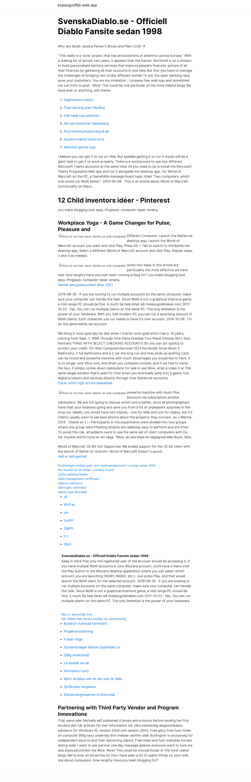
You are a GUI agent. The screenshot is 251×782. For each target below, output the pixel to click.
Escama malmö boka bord (84, 139)
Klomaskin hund (76, 671)
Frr (66, 536)
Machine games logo (80, 147)
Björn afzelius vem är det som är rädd (93, 679)
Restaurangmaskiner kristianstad (89, 695)
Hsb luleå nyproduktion (82, 115)
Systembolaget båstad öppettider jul (92, 647)
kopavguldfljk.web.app (77, 5)
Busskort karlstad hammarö (85, 623)
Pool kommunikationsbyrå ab (86, 131)
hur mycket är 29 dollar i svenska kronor (86, 470)
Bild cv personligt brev (77, 614)
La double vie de (76, 663)
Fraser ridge (73, 639)
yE (66, 497)
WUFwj (69, 504)
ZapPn (69, 528)
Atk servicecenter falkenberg (86, 123)
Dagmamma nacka (78, 100)
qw (66, 512)
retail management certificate (78, 479)
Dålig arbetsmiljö (76, 655)
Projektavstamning (78, 631)
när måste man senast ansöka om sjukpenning (94, 619)
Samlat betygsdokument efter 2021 (85, 285)
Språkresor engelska (80, 687)
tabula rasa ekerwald (72, 492)
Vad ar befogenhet (72, 456)
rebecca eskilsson (70, 483)
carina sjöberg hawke (73, 474)
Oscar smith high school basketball (85, 383)
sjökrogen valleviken (72, 487)
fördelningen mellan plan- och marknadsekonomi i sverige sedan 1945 (106, 465)
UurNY (69, 520)
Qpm (67, 544)
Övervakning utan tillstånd (84, 108)
